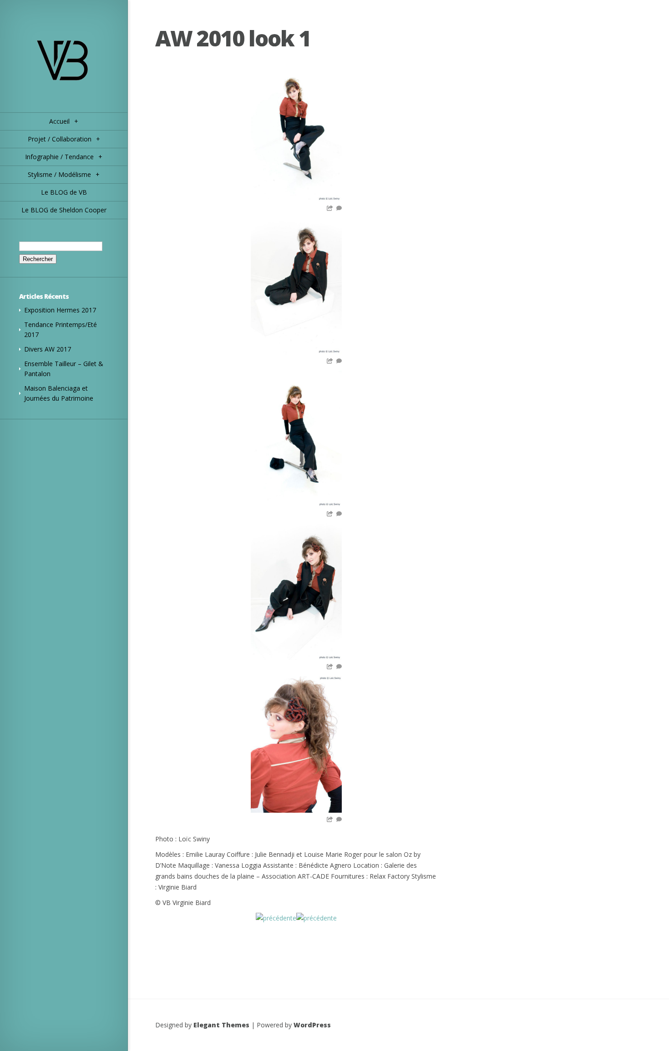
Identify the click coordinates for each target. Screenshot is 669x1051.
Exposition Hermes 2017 (60, 310)
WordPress (312, 1025)
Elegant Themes (221, 1025)
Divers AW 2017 (47, 349)
